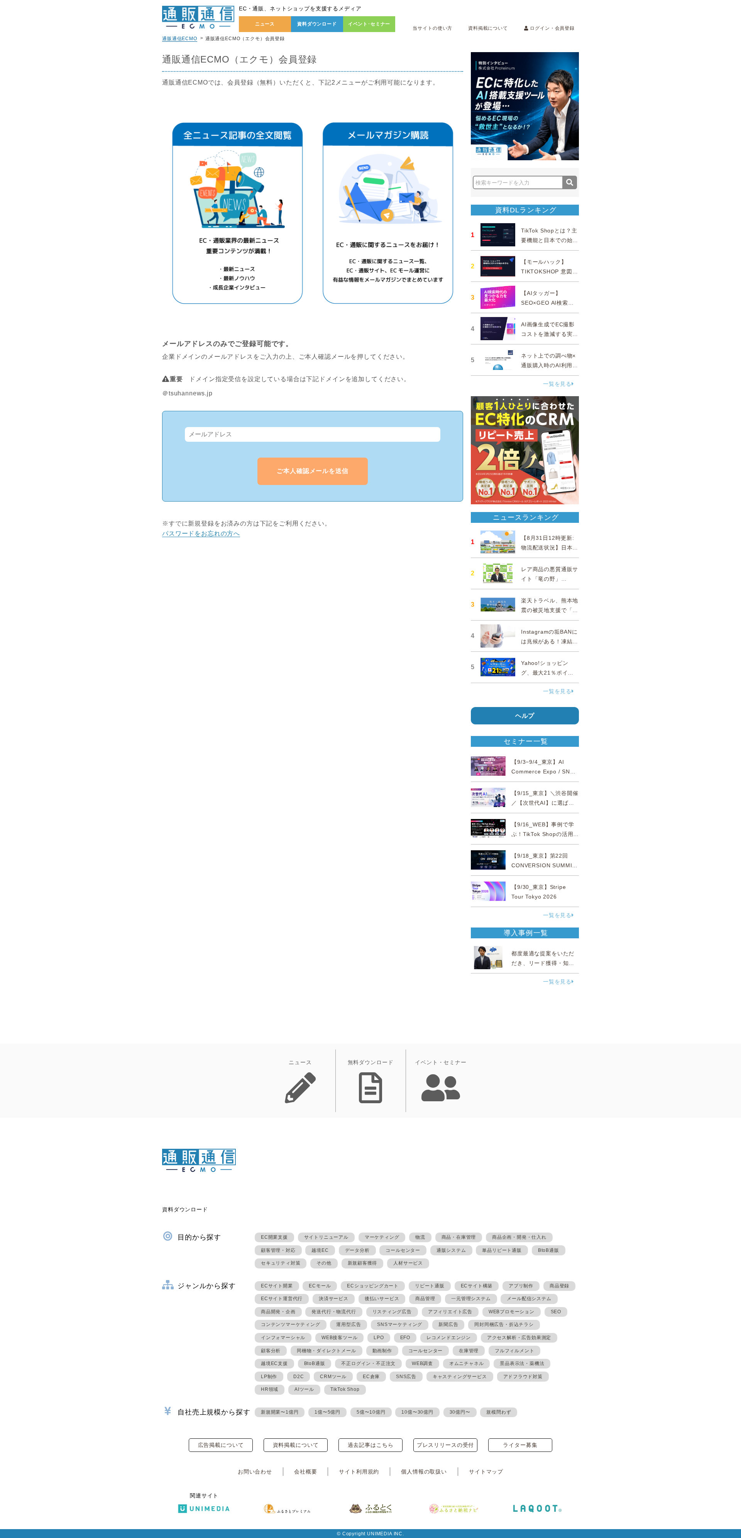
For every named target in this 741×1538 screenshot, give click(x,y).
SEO (556, 1311)
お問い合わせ (255, 1471)
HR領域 (269, 1389)
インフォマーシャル (283, 1337)
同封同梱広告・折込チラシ (504, 1324)
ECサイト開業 (277, 1286)
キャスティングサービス (460, 1376)
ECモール (320, 1286)
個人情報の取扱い (424, 1471)
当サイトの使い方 (432, 28)
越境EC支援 (274, 1363)
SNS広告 (406, 1376)
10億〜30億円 (417, 1412)
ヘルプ (525, 715)
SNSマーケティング (399, 1324)
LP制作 (269, 1376)
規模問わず (498, 1412)
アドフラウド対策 (523, 1376)
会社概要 (305, 1471)
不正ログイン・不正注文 (368, 1363)
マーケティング (382, 1237)
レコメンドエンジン (448, 1337)
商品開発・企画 (278, 1311)
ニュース (265, 24)
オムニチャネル (466, 1363)
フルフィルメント (514, 1350)
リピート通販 (430, 1286)
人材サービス (408, 1263)
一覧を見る (557, 384)
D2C (298, 1376)
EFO (405, 1337)
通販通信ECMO (179, 38)
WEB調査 (422, 1363)
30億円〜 (460, 1412)
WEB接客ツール (339, 1337)
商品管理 (425, 1298)
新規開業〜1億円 (279, 1412)
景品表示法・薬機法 (522, 1363)
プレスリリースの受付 (445, 1445)
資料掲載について (488, 28)
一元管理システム (471, 1298)
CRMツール (333, 1376)
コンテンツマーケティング (290, 1324)
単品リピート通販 (501, 1250)
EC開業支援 (274, 1237)
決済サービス (334, 1298)
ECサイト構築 (477, 1286)
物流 (420, 1237)
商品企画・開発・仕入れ (519, 1237)
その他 (323, 1263)
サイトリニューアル (326, 1237)
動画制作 (382, 1350)
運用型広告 (348, 1324)
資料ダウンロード (317, 24)
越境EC (319, 1250)
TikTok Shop (345, 1389)
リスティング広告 (392, 1311)
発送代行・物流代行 (333, 1311)
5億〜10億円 (371, 1412)
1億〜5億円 (327, 1412)
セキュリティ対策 (280, 1263)
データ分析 (357, 1250)
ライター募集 (520, 1445)
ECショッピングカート (373, 1286)
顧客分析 (271, 1350)
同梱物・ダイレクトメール (326, 1350)
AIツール (304, 1389)
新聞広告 (448, 1324)
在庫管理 (469, 1350)
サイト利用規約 (359, 1471)
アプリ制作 (521, 1286)
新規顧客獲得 (362, 1263)
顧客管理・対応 (278, 1250)
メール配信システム (529, 1298)
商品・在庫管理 (459, 1237)
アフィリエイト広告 (450, 1311)
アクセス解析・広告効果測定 (519, 1337)
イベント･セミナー (369, 24)
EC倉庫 (371, 1376)
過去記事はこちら (371, 1445)
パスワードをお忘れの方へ (201, 533)
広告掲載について (221, 1445)
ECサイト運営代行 (282, 1298)
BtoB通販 (548, 1250)
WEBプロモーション (512, 1311)
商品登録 (559, 1286)
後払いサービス (382, 1298)
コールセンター (403, 1250)
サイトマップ (486, 1471)
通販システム (451, 1250)
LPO (379, 1337)
